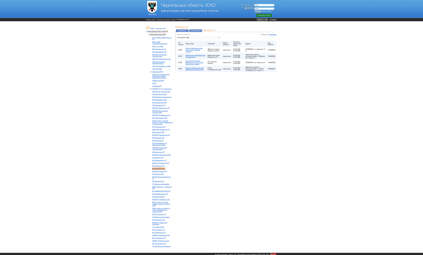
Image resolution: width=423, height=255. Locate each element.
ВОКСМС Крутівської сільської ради (159, 55)
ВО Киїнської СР (158, 140)
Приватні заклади (158, 80)
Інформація (182, 30)
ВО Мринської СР (158, 181)
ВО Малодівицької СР (159, 171)
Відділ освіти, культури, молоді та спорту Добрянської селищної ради (162, 122)
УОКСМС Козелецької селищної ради (159, 148)
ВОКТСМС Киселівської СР (161, 59)
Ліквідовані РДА (157, 72)
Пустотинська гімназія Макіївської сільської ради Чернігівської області (194, 62)
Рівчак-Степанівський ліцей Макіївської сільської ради (195, 68)
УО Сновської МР (158, 227)
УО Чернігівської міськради (161, 246)
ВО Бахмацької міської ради (161, 97)
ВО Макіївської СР (158, 169)
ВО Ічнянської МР (158, 132)
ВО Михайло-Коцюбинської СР (161, 177)
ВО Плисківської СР (159, 214)
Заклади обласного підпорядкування (158, 62)
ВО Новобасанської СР (160, 194)
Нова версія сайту (264, 15)
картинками (272, 34)
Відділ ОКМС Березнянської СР (161, 38)
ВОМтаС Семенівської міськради (159, 223)
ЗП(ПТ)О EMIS (157, 69)
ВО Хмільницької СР (159, 243)
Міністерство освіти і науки (157, 31)
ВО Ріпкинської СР (158, 220)
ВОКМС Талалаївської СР (161, 235)
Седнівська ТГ (157, 86)
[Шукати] (266, 20)
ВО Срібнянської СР (159, 232)
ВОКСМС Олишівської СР (161, 199)
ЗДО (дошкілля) (208, 31)
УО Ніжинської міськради (160, 184)
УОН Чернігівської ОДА (158, 34)
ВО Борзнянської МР (159, 102)
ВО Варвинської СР (159, 105)
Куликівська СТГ (157, 158)
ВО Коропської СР (158, 152)
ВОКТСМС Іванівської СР (161, 129)
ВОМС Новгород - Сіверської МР (162, 187)
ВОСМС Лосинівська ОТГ (160, 163)
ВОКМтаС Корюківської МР (161, 155)
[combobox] (205, 37)
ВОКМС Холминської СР (160, 241)
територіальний (160, 28)
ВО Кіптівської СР (158, 138)
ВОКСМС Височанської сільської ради (160, 111)
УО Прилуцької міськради (161, 217)
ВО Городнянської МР (159, 118)
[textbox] (204, 38)
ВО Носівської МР (158, 197)
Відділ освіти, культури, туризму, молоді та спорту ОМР (161, 203)
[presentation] (219, 38)
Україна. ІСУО (150, 19)
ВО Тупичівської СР (159, 238)
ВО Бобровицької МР (159, 100)
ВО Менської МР (158, 174)
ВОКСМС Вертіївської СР (161, 108)
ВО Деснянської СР (159, 127)
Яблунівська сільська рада (161, 91)
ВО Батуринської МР (159, 94)
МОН (147, 28)
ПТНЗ (154, 83)
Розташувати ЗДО (183, 37)
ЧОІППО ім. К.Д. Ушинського (162, 89)
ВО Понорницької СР (159, 52)
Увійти (258, 12)
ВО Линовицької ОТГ (159, 160)
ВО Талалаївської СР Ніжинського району (159, 144)
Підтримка (273, 19)
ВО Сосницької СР (158, 230)
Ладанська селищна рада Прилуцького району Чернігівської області (161, 76)
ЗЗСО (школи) (195, 30)
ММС (152, 28)
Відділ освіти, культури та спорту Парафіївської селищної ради (161, 210)
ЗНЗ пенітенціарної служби (161, 66)
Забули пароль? (267, 11)
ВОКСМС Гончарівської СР (161, 115)
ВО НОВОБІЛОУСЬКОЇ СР (161, 191)
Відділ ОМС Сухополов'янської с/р (159, 43)
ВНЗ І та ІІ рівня (157, 46)
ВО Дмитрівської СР (159, 49)
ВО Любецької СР (158, 166)
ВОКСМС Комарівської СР (161, 135)
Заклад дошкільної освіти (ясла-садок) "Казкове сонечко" (194, 49)
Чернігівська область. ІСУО (166, 19)
